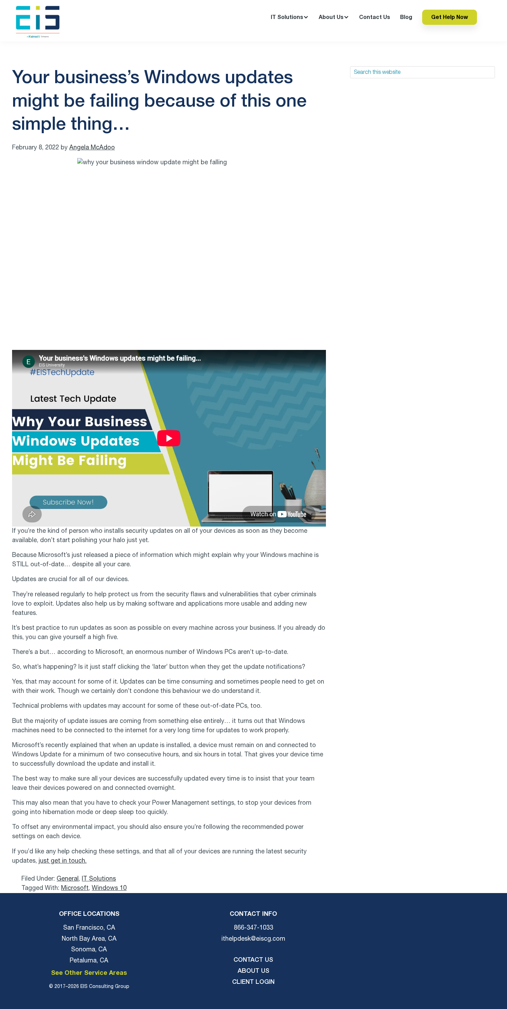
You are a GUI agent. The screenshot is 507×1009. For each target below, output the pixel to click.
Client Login (253, 982)
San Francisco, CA (89, 928)
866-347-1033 (253, 928)
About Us (253, 971)
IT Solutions (99, 879)
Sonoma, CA (89, 950)
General (68, 879)
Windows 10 (109, 888)
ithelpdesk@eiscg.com (253, 939)
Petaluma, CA (89, 961)
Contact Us (253, 960)
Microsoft (75, 888)
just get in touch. (63, 861)
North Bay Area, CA (89, 939)
